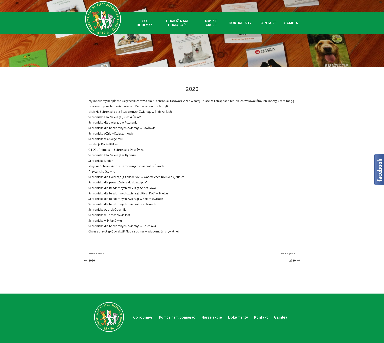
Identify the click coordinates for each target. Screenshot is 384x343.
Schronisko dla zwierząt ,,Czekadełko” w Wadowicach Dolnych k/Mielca (136, 177)
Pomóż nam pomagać (177, 22)
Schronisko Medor (100, 161)
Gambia (291, 22)
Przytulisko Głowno (101, 171)
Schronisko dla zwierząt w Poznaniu (112, 122)
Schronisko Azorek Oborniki (107, 209)
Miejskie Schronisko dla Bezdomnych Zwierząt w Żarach (126, 166)
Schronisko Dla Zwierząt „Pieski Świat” (115, 117)
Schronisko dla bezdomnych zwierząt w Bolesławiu (122, 226)
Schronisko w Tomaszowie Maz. (109, 215)
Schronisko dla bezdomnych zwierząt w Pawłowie (121, 128)
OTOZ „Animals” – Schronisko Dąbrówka (116, 150)
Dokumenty (240, 22)
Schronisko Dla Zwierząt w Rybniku (112, 155)
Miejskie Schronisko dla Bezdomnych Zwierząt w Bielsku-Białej (130, 112)
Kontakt (267, 22)
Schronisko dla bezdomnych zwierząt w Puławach (122, 204)
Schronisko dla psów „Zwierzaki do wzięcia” (117, 182)
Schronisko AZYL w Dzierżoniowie (111, 133)
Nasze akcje (211, 22)
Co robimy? (144, 22)
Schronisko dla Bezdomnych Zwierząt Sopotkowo (122, 188)
